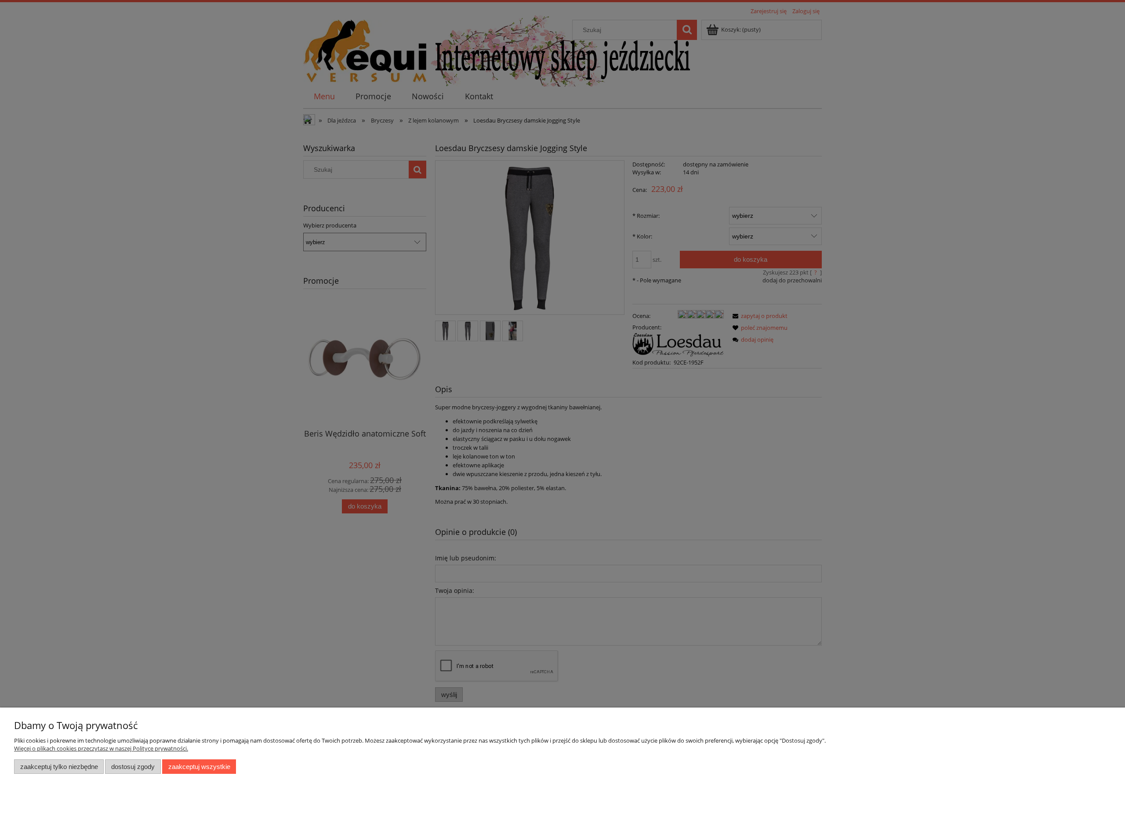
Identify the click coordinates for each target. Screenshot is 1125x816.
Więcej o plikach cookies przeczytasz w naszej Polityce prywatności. (101, 748)
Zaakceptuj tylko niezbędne (59, 766)
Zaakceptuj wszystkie (199, 766)
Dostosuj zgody (133, 766)
